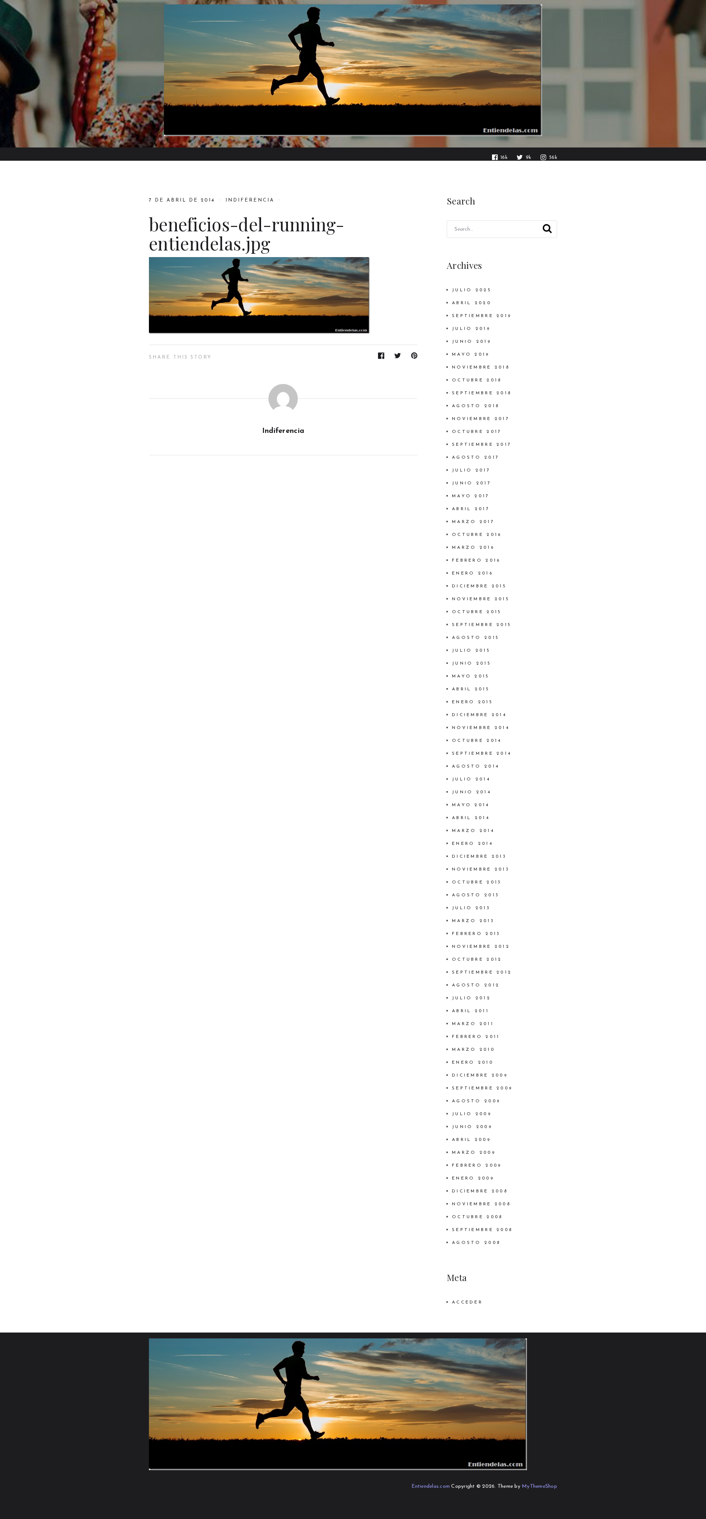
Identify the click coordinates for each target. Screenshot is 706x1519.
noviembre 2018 (481, 367)
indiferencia (249, 200)
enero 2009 (473, 1178)
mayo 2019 (471, 354)
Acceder (467, 1302)
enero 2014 (472, 844)
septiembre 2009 (482, 1088)
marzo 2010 (473, 1049)
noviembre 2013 (481, 869)
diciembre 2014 (479, 715)
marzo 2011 (473, 1024)
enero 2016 (472, 573)
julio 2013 (471, 908)
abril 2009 (471, 1140)
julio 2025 (472, 290)
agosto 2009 (476, 1101)
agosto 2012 (476, 985)
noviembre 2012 (481, 947)
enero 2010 (472, 1062)
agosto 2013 (475, 895)
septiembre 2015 (481, 625)
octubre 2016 (477, 535)
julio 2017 (471, 470)
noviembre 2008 (481, 1204)
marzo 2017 (473, 522)
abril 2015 (471, 689)
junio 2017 (471, 483)
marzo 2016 (473, 547)
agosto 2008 (476, 1243)
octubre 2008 (477, 1217)
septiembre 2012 (482, 972)
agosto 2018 (475, 406)
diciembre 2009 (480, 1075)
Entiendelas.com (430, 1486)
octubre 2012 (477, 959)
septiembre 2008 (482, 1230)
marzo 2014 (473, 831)
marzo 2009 (474, 1152)
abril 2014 (471, 818)
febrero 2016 (476, 560)
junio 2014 (471, 792)
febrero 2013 (476, 934)
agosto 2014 (475, 766)
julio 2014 (471, 779)
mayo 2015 (471, 676)
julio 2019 (471, 329)
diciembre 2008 (480, 1191)
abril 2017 (471, 509)
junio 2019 (471, 341)
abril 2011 (470, 1011)
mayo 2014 (471, 805)
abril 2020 (471, 303)
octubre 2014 (477, 741)
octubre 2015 (477, 612)
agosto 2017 (475, 457)
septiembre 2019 (481, 316)
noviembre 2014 (481, 728)
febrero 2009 (477, 1165)
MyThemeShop (539, 1486)
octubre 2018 (477, 380)
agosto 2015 (475, 638)
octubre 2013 (477, 882)
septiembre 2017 (481, 444)
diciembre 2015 (479, 586)
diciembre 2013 (479, 856)
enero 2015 (472, 702)
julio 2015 (471, 650)
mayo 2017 (471, 496)
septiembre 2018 (481, 393)
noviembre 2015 (481, 599)
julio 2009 (472, 1114)
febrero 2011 (476, 1037)
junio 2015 (471, 663)
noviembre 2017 (481, 419)
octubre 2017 (477, 432)
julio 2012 (471, 998)
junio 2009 (472, 1127)
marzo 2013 (473, 921)
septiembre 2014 (481, 753)
